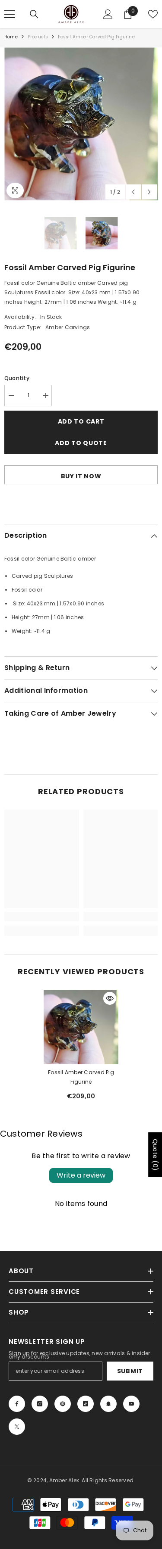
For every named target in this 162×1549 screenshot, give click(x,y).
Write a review (81, 1175)
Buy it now (81, 476)
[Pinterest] (62, 1404)
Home (11, 37)
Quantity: (17, 378)
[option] (81, 123)
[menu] (9, 14)
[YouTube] (131, 1404)
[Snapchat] (108, 1404)
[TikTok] (85, 1404)
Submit (130, 1371)
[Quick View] (109, 998)
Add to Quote (81, 443)
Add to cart (81, 421)
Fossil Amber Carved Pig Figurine (81, 1077)
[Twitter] (17, 1426)
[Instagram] (40, 1404)
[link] (41, 916)
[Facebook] (17, 1404)
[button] (133, 191)
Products (38, 37)
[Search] (34, 14)
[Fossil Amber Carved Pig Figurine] (81, 1027)
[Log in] (108, 14)
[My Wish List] (153, 14)
